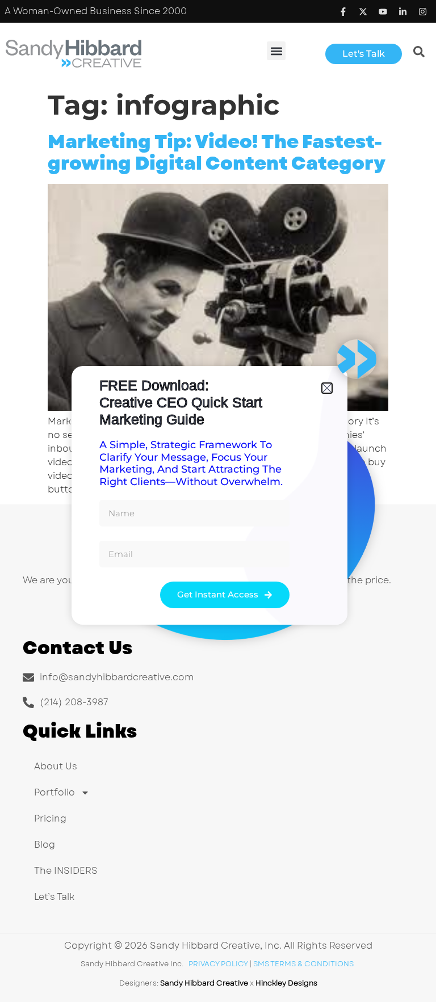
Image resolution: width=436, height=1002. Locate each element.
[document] (218, 501)
